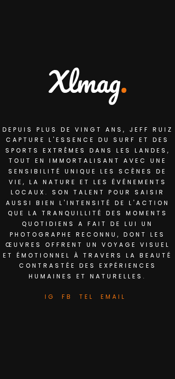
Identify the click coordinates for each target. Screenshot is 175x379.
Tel (86, 297)
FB (67, 297)
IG (50, 297)
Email (113, 297)
